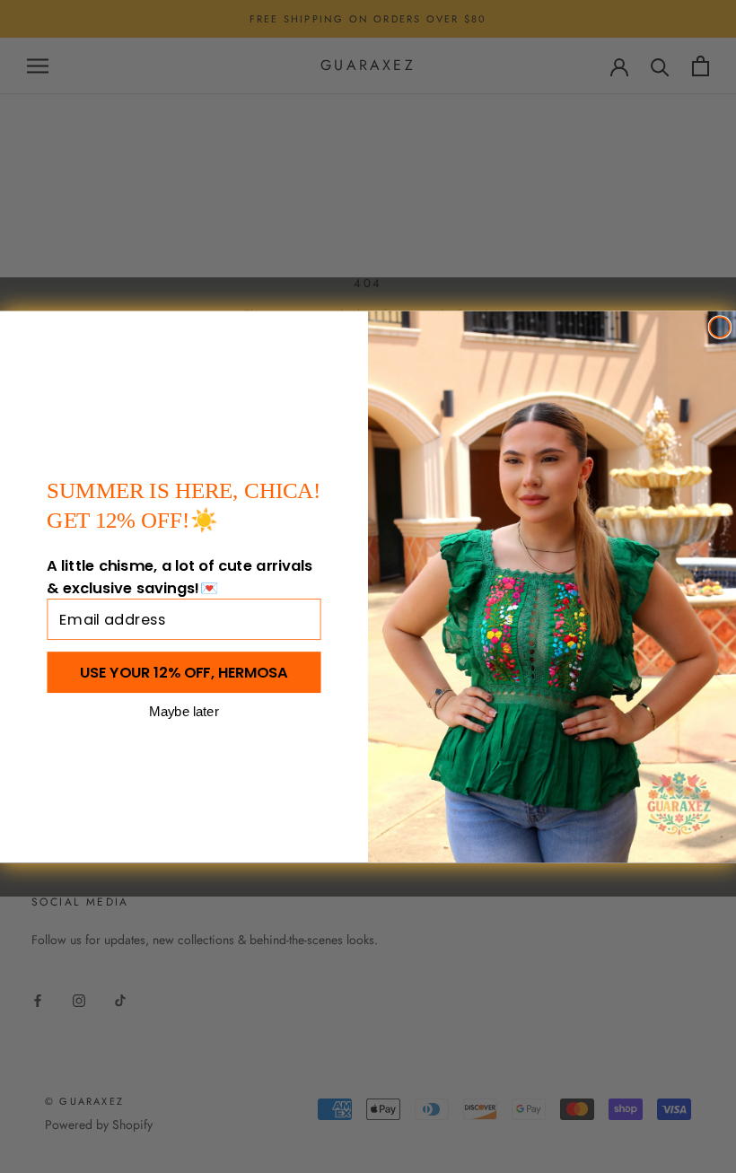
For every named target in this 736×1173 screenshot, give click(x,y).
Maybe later (183, 710)
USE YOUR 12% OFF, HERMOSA (183, 671)
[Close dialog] (719, 327)
